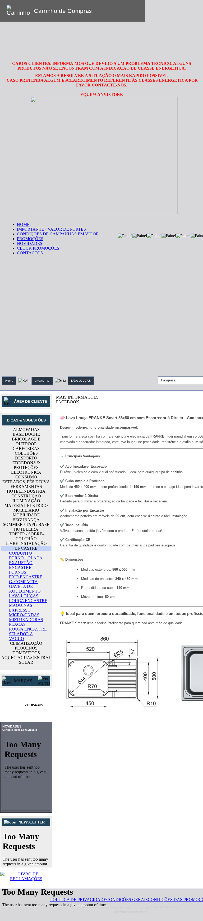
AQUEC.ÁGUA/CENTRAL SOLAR (26, 660)
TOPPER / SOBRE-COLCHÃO (26, 536)
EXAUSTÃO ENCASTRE (21, 565)
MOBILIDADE (26, 515)
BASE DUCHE (26, 434)
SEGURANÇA (26, 519)
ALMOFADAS (26, 429)
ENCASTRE (42, 380)
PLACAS (17, 624)
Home (9, 380)
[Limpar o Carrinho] (125, 11)
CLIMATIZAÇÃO (26, 643)
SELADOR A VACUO (21, 636)
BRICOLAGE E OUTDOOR (26, 441)
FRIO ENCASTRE (25, 577)
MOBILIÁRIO (26, 510)
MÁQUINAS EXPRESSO (20, 607)
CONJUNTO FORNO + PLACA (26, 555)
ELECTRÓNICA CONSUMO (26, 474)
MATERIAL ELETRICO (26, 505)
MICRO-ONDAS (24, 615)
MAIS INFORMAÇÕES (77, 397)
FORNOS (17, 572)
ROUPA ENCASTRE (28, 629)
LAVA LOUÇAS (81, 380)
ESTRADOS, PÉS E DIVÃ (26, 481)
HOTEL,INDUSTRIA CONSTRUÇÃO (26, 493)
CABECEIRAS (26, 448)
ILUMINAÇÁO (26, 500)
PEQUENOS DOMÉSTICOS (26, 650)
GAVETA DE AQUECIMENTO (25, 588)
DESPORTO (26, 458)
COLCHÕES (26, 453)
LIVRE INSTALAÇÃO (26, 543)
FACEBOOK (67, 402)
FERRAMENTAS (26, 486)
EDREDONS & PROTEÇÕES (26, 465)
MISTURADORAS (26, 619)
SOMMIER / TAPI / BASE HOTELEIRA (26, 526)
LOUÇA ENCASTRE (28, 600)
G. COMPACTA (23, 581)
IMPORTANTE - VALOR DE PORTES (51, 229)
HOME (23, 224)
